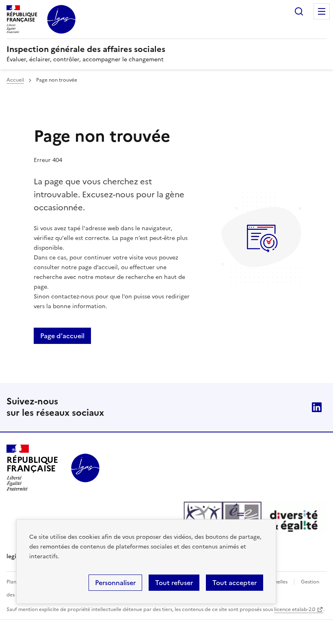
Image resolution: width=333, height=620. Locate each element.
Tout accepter (234, 583)
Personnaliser (115, 583)
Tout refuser (174, 583)
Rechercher (299, 11)
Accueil (15, 80)
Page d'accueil (62, 336)
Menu (322, 11)
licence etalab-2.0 (294, 609)
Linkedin (317, 407)
